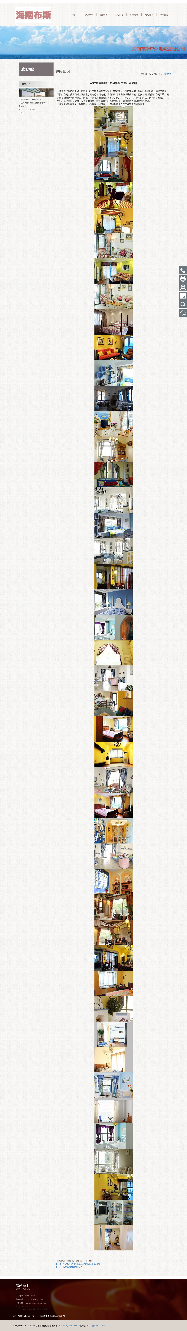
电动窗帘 (149, 15)
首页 (74, 15)
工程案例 (119, 15)
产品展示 (89, 15)
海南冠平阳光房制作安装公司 (52, 1316)
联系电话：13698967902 (26, 1295)
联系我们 (164, 15)
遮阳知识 (104, 15)
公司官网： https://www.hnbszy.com (30, 1303)
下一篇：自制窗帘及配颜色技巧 (69, 1267)
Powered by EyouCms (67, 1326)
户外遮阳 (134, 15)
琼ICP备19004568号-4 (97, 1326)
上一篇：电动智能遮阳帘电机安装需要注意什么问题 (78, 1264)
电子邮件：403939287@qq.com (29, 1299)
